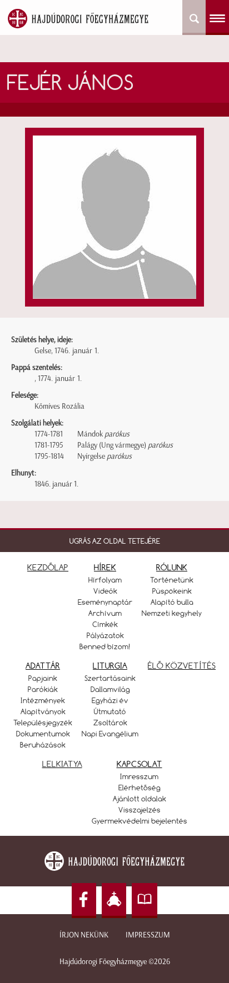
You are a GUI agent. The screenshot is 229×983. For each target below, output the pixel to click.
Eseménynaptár (105, 602)
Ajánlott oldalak (139, 798)
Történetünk (171, 579)
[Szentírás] (144, 900)
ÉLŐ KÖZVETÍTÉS (182, 665)
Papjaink (42, 678)
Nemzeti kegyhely (172, 613)
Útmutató (110, 711)
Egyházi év (110, 700)
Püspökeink (172, 590)
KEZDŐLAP (47, 567)
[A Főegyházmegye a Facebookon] (84, 900)
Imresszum (139, 776)
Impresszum (148, 935)
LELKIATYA (62, 764)
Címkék (105, 624)
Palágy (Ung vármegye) (125, 445)
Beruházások (43, 744)
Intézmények (43, 700)
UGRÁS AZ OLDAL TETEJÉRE (114, 540)
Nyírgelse (104, 456)
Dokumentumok (43, 733)
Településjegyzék (42, 722)
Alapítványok (43, 711)
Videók (105, 590)
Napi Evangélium (110, 733)
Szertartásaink (110, 678)
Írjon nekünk (83, 935)
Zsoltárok (110, 722)
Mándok (103, 434)
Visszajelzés (139, 809)
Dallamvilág (110, 689)
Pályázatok (105, 635)
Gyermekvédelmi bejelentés (139, 820)
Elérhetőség (139, 787)
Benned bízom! (105, 646)
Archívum (105, 613)
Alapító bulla (172, 602)
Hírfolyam (105, 579)
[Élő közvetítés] (114, 900)
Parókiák (43, 689)
